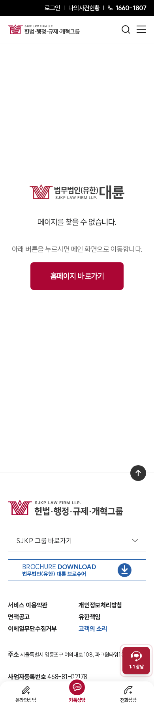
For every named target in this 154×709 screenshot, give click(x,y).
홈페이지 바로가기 (77, 276)
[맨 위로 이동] (138, 473)
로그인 (52, 8)
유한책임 (89, 617)
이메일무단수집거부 (32, 629)
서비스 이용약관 (27, 605)
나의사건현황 (84, 8)
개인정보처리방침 (100, 605)
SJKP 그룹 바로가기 (44, 540)
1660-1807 (130, 8)
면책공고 (19, 617)
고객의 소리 (93, 629)
